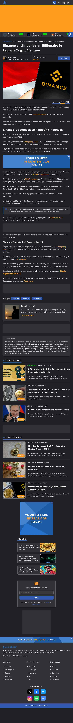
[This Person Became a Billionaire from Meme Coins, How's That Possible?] (47, 569)
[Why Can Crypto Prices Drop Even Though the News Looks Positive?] (47, 547)
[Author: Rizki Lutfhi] (5, 58)
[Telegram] (43, 691)
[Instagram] (29, 698)
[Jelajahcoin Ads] (36, 161)
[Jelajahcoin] (5, 3)
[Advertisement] (36, 18)
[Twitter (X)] (29, 691)
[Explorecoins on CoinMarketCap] (70, 34)
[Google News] (43, 698)
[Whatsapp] (36, 698)
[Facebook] (36, 691)
